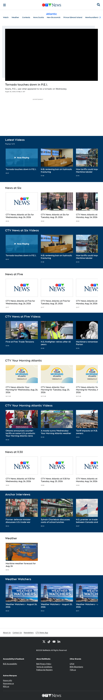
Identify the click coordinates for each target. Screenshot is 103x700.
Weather (15, 17)
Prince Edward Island (72, 17)
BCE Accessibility (10, 664)
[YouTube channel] (54, 641)
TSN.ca (73, 670)
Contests (26, 17)
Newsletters (29, 632)
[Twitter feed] (43, 641)
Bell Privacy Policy (43, 664)
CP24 (72, 664)
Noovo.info (7, 680)
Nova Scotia (38, 17)
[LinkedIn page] (59, 641)
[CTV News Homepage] (51, 5)
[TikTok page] (48, 641)
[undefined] (22, 161)
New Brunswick (53, 17)
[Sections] (4, 5)
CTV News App (42, 632)
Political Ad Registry (44, 670)
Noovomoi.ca (8, 683)
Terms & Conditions (44, 667)
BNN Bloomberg (76, 667)
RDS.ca (6, 686)
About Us (7, 632)
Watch (6, 17)
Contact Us (17, 632)
